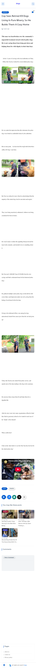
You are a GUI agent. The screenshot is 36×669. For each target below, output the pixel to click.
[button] (9, 497)
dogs (18, 4)
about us (7, 651)
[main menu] (3, 4)
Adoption (5, 12)
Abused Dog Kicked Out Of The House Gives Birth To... (9, 541)
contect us (7, 654)
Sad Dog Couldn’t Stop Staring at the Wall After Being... (9, 524)
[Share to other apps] (24, 497)
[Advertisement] (18, 110)
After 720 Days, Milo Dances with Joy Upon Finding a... (24, 524)
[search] (33, 4)
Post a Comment (9, 557)
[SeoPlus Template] (10, 665)
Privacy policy (8, 657)
